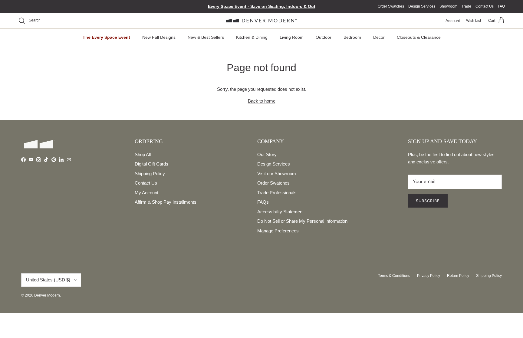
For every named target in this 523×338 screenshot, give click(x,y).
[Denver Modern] (261, 21)
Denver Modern (47, 295)
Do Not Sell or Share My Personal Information (302, 221)
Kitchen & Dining (252, 37)
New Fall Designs (159, 37)
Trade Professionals (277, 192)
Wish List (473, 20)
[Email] (69, 159)
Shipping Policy (150, 173)
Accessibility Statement (280, 211)
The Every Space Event (106, 37)
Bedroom (352, 37)
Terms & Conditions (394, 276)
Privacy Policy (428, 276)
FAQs (263, 202)
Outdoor (323, 37)
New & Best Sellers (206, 37)
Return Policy (458, 276)
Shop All (143, 154)
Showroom (448, 6)
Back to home (261, 100)
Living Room (292, 37)
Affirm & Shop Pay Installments (165, 202)
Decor (379, 37)
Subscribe (428, 201)
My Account (146, 192)
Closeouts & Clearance (419, 37)
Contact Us (484, 6)
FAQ (501, 6)
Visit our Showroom (276, 173)
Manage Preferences (278, 230)
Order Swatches (391, 6)
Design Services (421, 6)
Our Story (267, 154)
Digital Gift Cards (151, 163)
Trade (466, 6)
